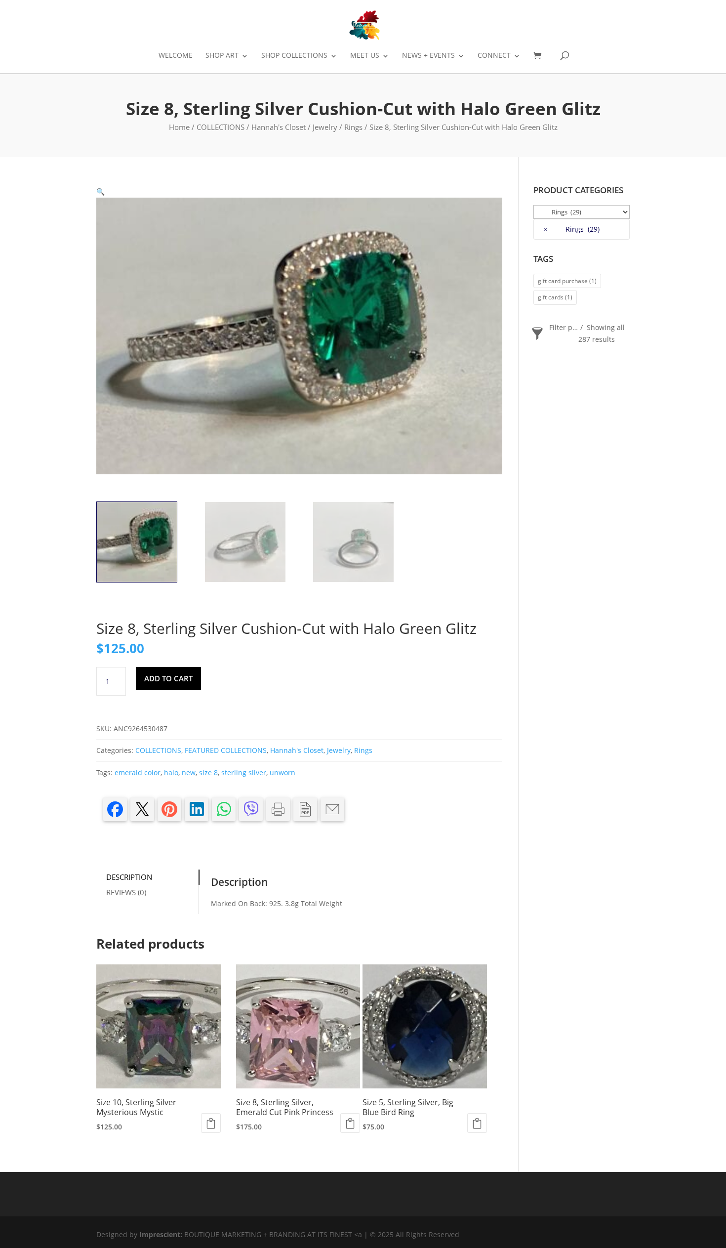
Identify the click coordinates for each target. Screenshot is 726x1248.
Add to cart (168, 678)
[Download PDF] (305, 809)
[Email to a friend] (332, 809)
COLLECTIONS (220, 127)
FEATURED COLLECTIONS (226, 750)
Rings (353, 127)
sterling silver (243, 772)
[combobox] (581, 229)
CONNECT (494, 56)
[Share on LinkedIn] (196, 809)
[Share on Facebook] (115, 809)
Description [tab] (129, 877)
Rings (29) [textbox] (572, 229)
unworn (282, 772)
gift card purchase (567, 281)
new (189, 772)
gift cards (555, 297)
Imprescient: (161, 1234)
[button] (100, 191)
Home (179, 127)
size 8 (208, 772)
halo (171, 772)
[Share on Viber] (251, 809)
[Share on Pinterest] (169, 809)
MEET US (364, 56)
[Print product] (278, 809)
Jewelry (325, 127)
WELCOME (176, 56)
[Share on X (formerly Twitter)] (142, 809)
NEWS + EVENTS (428, 56)
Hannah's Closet (278, 127)
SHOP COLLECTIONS (294, 56)
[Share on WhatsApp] (224, 809)
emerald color (138, 772)
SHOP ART (222, 56)
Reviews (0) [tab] (126, 892)
